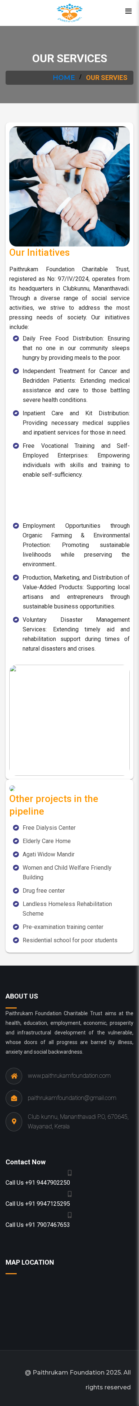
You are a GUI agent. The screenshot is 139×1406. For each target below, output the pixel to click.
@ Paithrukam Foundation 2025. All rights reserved (78, 1380)
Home (64, 78)
